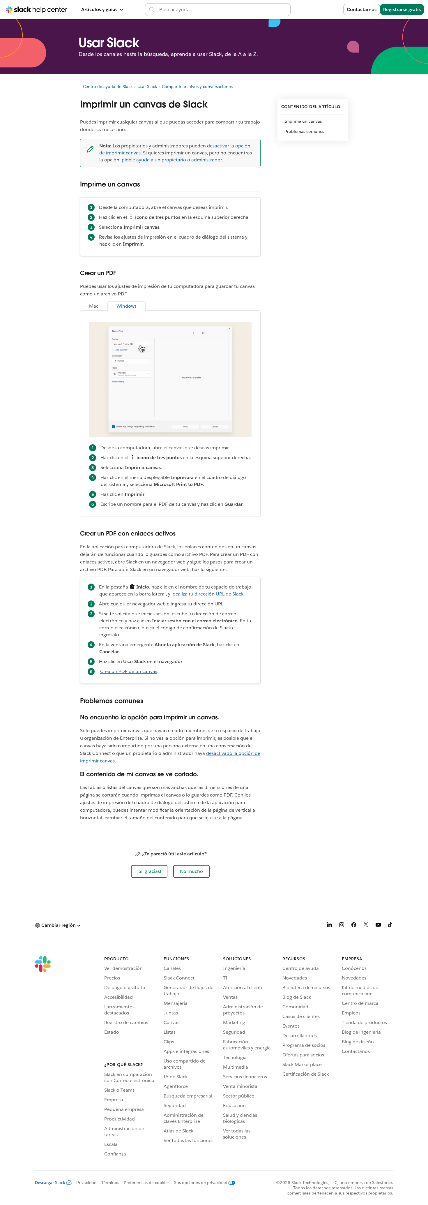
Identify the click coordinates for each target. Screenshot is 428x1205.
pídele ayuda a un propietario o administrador (172, 160)
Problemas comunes (304, 131)
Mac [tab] (93, 306)
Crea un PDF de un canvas (128, 671)
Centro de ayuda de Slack (107, 86)
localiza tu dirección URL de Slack (207, 594)
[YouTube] (378, 926)
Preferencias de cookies (146, 1182)
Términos (110, 1182)
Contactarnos (361, 9)
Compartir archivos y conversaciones (197, 86)
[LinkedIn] (329, 926)
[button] (149, 871)
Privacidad (86, 1182)
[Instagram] (341, 926)
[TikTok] (390, 926)
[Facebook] (353, 926)
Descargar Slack (50, 1182)
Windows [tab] (126, 306)
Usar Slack (147, 86)
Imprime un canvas (303, 121)
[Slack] (43, 1057)
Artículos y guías (99, 9)
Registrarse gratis (402, 9)
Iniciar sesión (321, 9)
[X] (366, 926)
